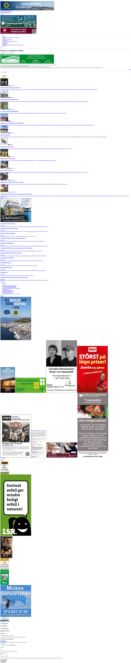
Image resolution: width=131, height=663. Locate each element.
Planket (6, 39)
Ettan (3, 35)
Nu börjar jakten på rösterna (6, 292)
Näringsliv (12, 37)
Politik (16, 37)
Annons (1, 0)
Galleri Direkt (4, 43)
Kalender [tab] (3, 283)
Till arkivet (2, 281)
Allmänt (3, 37)
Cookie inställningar (12, 645)
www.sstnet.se (2, 643)
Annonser (2, 14)
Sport (18, 37)
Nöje (14, 37)
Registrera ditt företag (13, 41)
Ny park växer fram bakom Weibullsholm (9, 287)
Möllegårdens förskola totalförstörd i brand (9, 286)
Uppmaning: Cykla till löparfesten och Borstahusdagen (11, 288)
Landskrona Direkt (11, 53)
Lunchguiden (4, 42)
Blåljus (6, 37)
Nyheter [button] (3, 36)
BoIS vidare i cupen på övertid (7, 290)
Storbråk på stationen (5, 289)
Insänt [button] (3, 38)
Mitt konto (4, 45)
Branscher (8, 41)
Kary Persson (6, 635)
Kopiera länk (5, 75)
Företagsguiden (2, 458)
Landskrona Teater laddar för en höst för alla (9, 285)
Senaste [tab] (3, 282)
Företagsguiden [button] (4, 40)
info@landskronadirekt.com (4, 630)
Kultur (9, 37)
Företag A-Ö (4, 41)
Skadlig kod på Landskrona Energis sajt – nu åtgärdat (11, 293)
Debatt (3, 39)
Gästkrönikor (9, 39)
